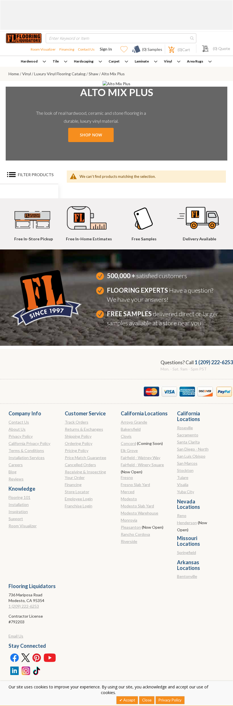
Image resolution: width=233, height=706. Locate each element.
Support (16, 518)
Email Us (16, 636)
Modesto (129, 498)
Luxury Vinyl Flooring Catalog (60, 73)
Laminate (142, 61)
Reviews (16, 478)
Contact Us (86, 49)
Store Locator (77, 491)
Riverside (129, 541)
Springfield (186, 552)
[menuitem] (33, 61)
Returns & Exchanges (84, 429)
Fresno (127, 477)
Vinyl (168, 61)
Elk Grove (129, 450)
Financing (66, 49)
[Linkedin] (14, 670)
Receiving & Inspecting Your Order (85, 474)
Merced (127, 491)
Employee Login (79, 498)
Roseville (185, 427)
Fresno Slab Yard (135, 484)
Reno (181, 515)
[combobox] (121, 38)
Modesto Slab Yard (137, 505)
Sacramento (187, 434)
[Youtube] (50, 657)
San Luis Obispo (191, 456)
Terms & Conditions (26, 450)
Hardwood (29, 61)
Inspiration (18, 511)
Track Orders (76, 422)
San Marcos (187, 463)
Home (14, 73)
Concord (128, 443)
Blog (12, 471)
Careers (16, 464)
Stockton (185, 470)
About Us (17, 429)
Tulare (182, 477)
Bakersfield (131, 429)
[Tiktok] (37, 670)
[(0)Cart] (168, 49)
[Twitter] (25, 657)
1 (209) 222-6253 (214, 362)
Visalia (182, 484)
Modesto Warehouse (139, 513)
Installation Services (27, 457)
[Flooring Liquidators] (23, 38)
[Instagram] (25, 670)
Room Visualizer (43, 49)
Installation (19, 504)
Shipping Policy (78, 436)
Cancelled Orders (80, 464)
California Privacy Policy (29, 443)
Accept (128, 700)
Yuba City (185, 491)
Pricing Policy (76, 450)
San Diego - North (193, 449)
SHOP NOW (91, 135)
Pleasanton (131, 527)
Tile (56, 61)
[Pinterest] (37, 657)
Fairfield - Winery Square (142, 464)
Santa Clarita (188, 442)
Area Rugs (195, 61)
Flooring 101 (19, 497)
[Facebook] (14, 657)
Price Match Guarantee (85, 457)
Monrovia (129, 520)
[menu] (116, 61)
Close (146, 700)
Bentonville (187, 576)
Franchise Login (78, 505)
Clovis (126, 436)
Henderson (187, 522)
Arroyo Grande (134, 422)
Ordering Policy (78, 443)
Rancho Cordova (135, 534)
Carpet (114, 61)
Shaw (94, 73)
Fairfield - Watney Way (140, 457)
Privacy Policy (21, 436)
